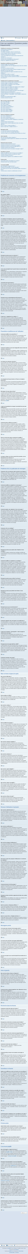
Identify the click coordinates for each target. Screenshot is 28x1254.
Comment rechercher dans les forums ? (8, 143)
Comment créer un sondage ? (6, 85)
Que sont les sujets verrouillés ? (7, 110)
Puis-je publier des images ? (6, 105)
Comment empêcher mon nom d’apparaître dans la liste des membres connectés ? (14, 66)
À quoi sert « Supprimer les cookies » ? (8, 60)
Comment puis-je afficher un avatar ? (8, 74)
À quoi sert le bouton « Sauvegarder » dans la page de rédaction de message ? (13, 95)
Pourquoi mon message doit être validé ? (8, 96)
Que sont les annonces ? (5, 107)
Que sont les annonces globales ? (7, 106)
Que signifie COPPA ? (5, 50)
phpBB (7, 400)
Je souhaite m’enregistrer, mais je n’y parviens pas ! (10, 51)
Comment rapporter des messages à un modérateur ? (11, 92)
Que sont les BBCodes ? (5, 101)
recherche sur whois (5, 1180)
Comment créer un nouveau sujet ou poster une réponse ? (12, 81)
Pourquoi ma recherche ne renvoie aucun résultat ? (10, 145)
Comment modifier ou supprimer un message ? (9, 83)
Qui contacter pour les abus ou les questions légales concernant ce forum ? (13, 169)
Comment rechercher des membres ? (8, 147)
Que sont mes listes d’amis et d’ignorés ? (8, 137)
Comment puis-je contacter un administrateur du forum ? (11, 170)
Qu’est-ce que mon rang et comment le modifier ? (10, 75)
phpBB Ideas (13, 1165)
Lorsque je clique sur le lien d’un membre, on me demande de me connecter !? (14, 77)
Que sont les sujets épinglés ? (6, 109)
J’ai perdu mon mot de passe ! (6, 57)
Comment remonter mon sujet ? (7, 97)
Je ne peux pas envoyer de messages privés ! (9, 130)
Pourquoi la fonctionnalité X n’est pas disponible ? (10, 167)
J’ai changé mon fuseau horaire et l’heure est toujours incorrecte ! (13, 69)
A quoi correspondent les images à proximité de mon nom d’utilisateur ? (11, 72)
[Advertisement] (14, 22)
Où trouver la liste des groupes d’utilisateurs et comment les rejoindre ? (12, 120)
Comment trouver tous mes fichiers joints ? (9, 161)
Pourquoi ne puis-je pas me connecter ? (8, 54)
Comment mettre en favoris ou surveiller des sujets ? (11, 154)
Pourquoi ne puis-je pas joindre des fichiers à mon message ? (12, 90)
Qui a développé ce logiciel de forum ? (8, 166)
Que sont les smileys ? (5, 104)
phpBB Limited (9, 1152)
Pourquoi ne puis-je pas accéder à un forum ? (9, 89)
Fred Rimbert (16, 1249)
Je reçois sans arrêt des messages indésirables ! (10, 131)
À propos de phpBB (12, 1156)
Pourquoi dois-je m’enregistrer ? (7, 49)
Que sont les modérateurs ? (6, 116)
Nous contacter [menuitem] (11, 1245)
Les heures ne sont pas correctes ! (7, 68)
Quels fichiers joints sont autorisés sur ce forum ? (10, 160)
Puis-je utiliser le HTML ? (5, 103)
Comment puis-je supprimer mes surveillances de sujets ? (12, 156)
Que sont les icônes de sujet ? (6, 111)
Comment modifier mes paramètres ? (8, 64)
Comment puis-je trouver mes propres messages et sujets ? (12, 148)
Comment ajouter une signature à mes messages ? (10, 84)
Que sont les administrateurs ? (6, 115)
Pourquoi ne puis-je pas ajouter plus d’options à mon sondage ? (13, 86)
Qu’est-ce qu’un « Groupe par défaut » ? (8, 125)
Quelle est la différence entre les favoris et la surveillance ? (12, 152)
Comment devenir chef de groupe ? (7, 121)
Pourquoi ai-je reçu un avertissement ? (8, 91)
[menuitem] (2, 38)
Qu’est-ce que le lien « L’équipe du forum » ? (9, 126)
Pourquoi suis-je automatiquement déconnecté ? (10, 59)
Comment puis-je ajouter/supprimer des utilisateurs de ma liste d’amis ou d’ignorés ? (14, 139)
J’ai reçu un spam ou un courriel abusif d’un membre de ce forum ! (13, 133)
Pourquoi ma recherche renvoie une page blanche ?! (11, 146)
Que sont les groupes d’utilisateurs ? (8, 118)
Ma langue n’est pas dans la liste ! (7, 70)
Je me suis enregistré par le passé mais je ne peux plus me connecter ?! (12, 56)
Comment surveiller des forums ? (7, 155)
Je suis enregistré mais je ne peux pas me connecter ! (11, 53)
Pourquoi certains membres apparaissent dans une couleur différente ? (12, 124)
